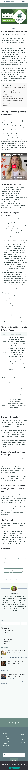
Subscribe (14, 760)
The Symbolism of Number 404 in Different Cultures (12, 93)
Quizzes (6, 643)
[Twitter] (12, 722)
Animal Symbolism (8, 630)
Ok (10, 767)
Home (23, 737)
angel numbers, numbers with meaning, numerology (12, 579)
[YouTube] (9, 722)
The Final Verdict (7, 103)
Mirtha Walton (7, 34)
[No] (26, 765)
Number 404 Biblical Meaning (11, 89)
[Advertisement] (14, 700)
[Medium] (15, 722)
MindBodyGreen (12, 48)
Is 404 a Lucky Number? (8, 96)
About (23, 739)
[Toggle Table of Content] (23, 85)
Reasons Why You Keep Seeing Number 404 (13, 98)
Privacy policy (16, 767)
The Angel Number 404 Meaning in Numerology (14, 87)
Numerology (7, 641)
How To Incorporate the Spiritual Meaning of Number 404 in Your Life (13, 101)
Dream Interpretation (9, 635)
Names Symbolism (8, 639)
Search (3, 620)
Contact (23, 742)
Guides (5, 637)
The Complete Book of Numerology (13, 568)
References (5, 105)
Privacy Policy (23, 746)
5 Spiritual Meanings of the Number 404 (12, 91)
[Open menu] (23, 1)
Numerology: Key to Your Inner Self (13, 572)
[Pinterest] (18, 722)
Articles (6, 632)
